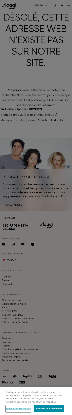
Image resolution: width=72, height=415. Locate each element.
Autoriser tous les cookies (48, 409)
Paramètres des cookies (18, 409)
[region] (36, 401)
